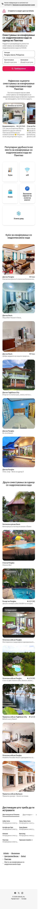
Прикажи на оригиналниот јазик (23, 5)
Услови (23, 899)
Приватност (15, 899)
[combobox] (18, 55)
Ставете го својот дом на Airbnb (21, 11)
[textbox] (10, 62)
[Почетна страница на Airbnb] (4, 11)
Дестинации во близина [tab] (10, 815)
